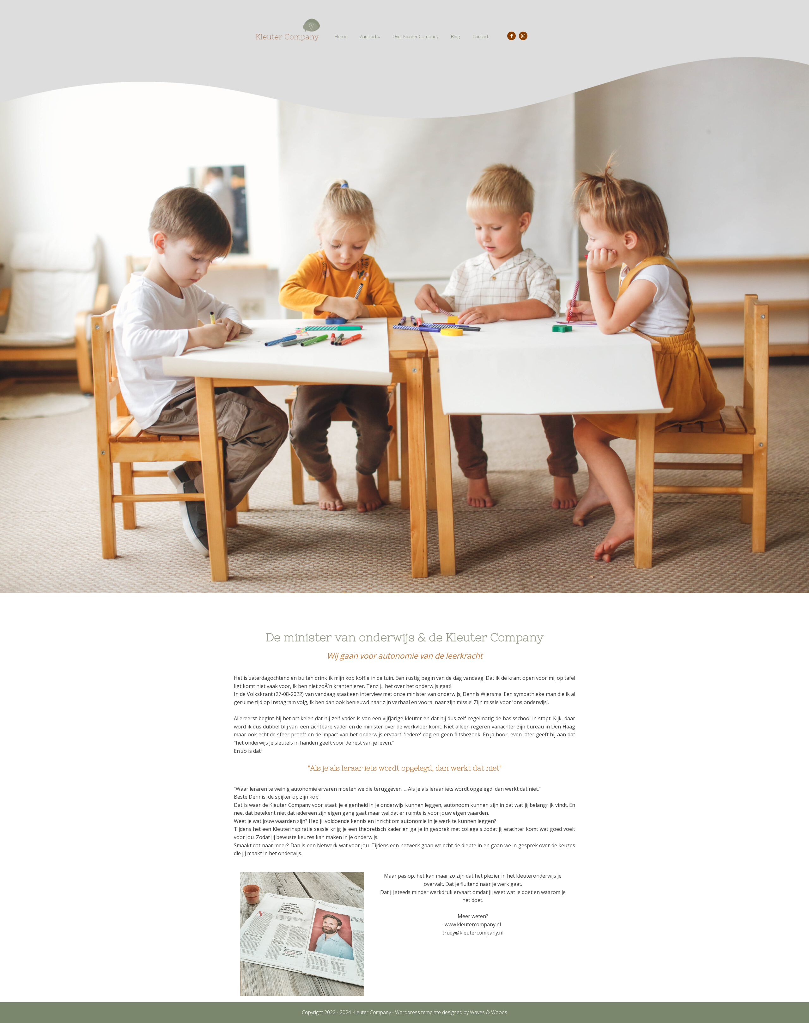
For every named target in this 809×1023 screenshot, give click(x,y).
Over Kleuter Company (415, 36)
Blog (455, 36)
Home (341, 36)
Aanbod (368, 36)
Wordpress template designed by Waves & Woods (451, 1012)
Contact (480, 36)
